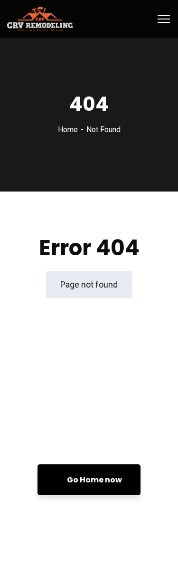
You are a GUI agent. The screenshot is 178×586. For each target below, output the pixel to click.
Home (68, 129)
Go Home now (94, 479)
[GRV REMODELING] (40, 18)
